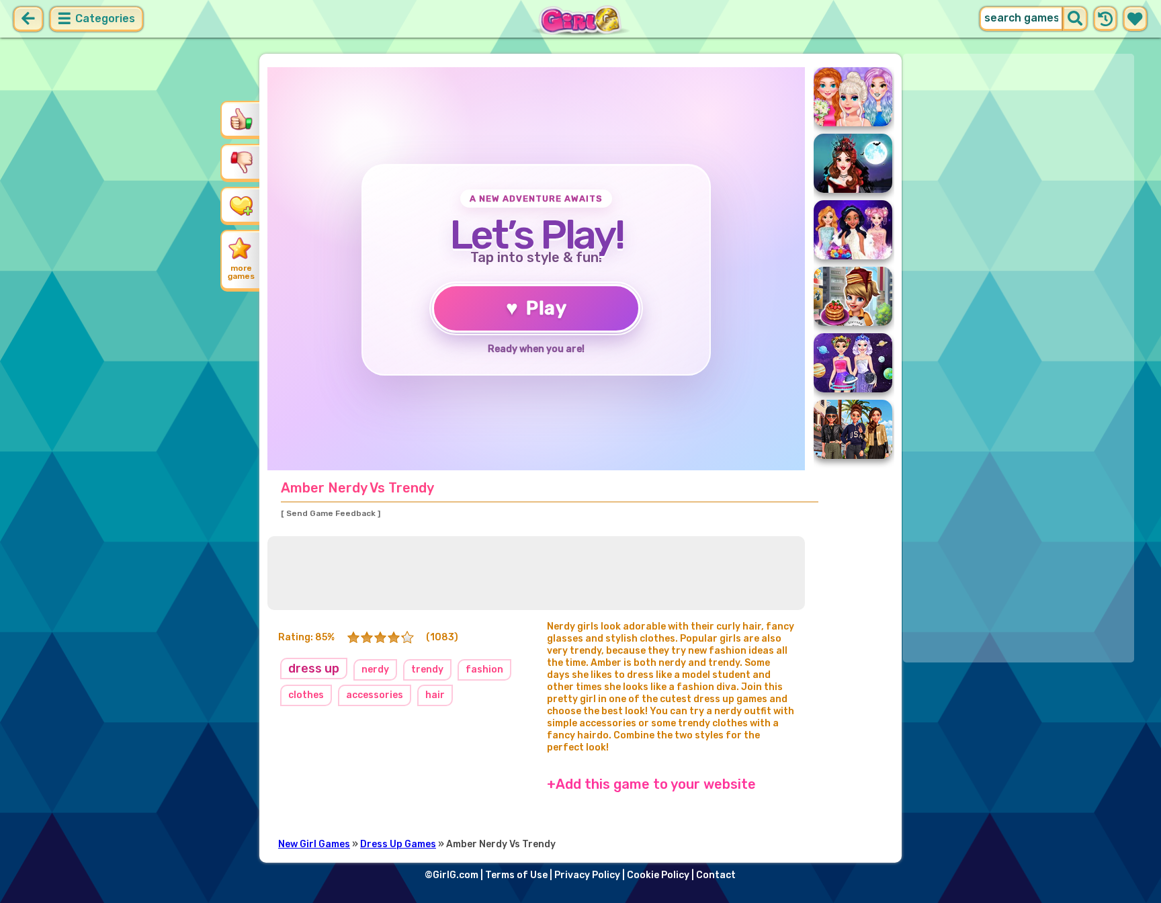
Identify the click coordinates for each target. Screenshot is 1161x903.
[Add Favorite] (241, 205)
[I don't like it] (241, 162)
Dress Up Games (398, 844)
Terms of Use (516, 875)
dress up (313, 668)
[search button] (1075, 19)
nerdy (375, 669)
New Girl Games (314, 844)
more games (241, 272)
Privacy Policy (587, 875)
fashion (484, 669)
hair (435, 695)
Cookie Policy (658, 875)
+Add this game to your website (651, 784)
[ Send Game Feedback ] (330, 513)
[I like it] (241, 119)
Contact (716, 875)
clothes (306, 695)
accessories (374, 695)
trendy (427, 669)
